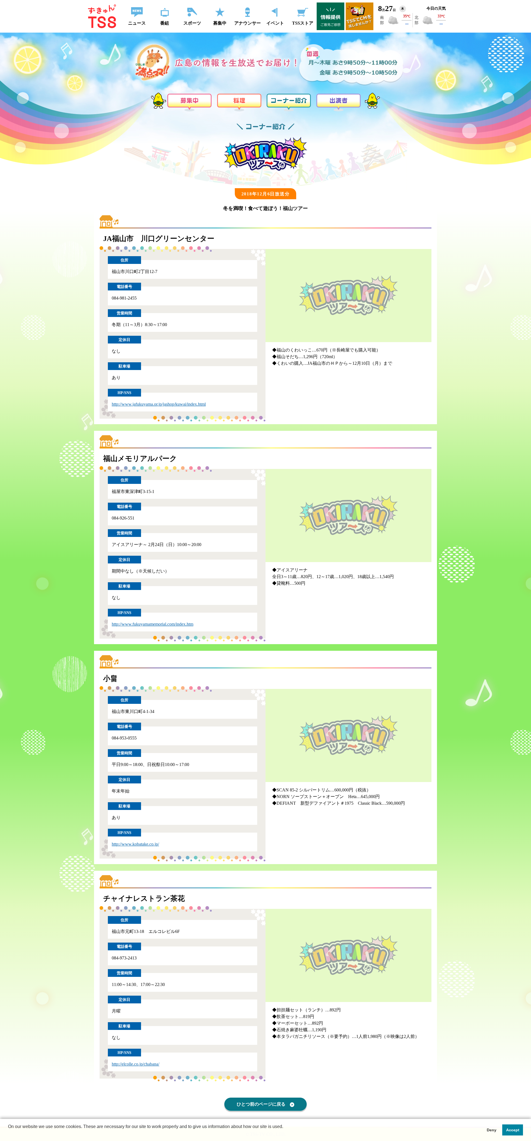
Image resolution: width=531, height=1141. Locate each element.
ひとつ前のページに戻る (261, 1104)
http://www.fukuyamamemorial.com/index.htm (152, 624)
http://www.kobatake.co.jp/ (135, 844)
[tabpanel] (348, 295)
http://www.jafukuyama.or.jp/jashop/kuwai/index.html (159, 404)
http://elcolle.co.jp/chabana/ (135, 1064)
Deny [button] (491, 1130)
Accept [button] (512, 1130)
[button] (9, 1134)
